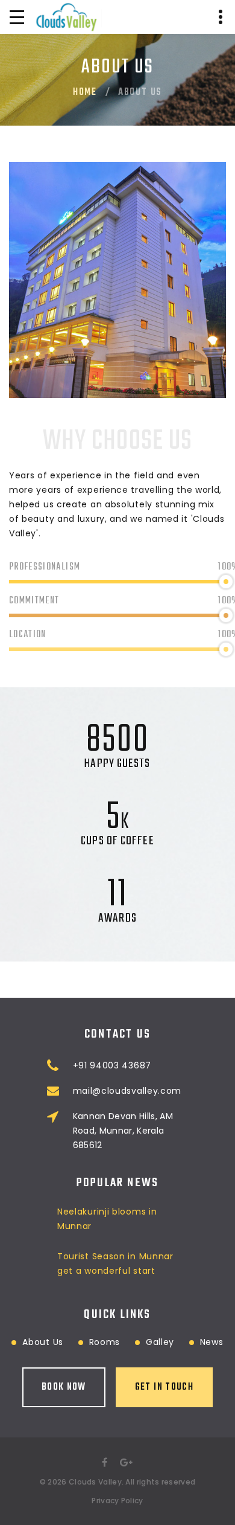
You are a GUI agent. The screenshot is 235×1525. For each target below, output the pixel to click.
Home (85, 92)
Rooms (105, 1342)
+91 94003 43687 (112, 1065)
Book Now (64, 1387)
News (212, 1342)
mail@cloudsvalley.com (127, 1091)
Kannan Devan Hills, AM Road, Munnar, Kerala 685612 (123, 1130)
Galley (160, 1342)
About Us (42, 1342)
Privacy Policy (117, 1500)
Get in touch (164, 1387)
